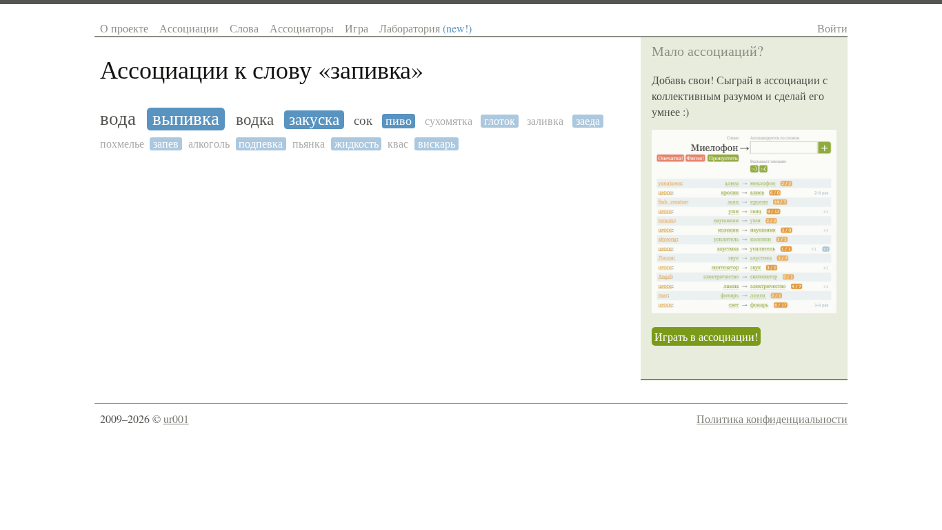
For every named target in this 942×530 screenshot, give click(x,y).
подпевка (261, 143)
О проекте (124, 28)
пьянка (308, 143)
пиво (398, 121)
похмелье (122, 143)
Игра (356, 28)
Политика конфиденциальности (772, 418)
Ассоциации (189, 28)
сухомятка (448, 121)
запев (166, 143)
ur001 (176, 418)
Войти (832, 28)
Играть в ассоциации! (706, 336)
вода (118, 119)
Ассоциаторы (302, 28)
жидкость (356, 143)
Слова (244, 28)
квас (398, 143)
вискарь (436, 143)
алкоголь (209, 143)
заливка (545, 121)
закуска (314, 119)
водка (255, 120)
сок (363, 120)
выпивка (185, 119)
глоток (499, 121)
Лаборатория (425, 28)
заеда (588, 121)
